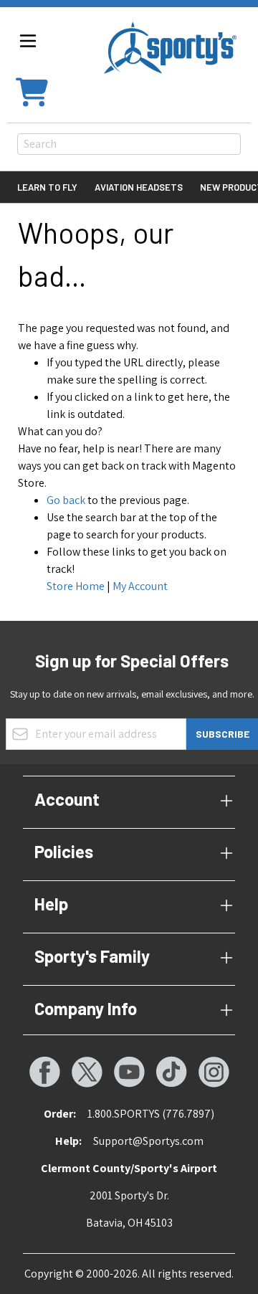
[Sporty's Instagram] (213, 1071)
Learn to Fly (47, 187)
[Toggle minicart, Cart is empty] (32, 91)
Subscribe (222, 734)
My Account (140, 586)
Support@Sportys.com (148, 1140)
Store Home (76, 586)
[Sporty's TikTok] (171, 1071)
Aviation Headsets (139, 187)
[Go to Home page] (170, 48)
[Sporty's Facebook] (44, 1071)
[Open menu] (28, 41)
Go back (66, 500)
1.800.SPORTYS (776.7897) (150, 1113)
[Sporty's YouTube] (129, 1071)
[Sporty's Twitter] (86, 1071)
